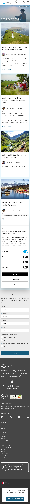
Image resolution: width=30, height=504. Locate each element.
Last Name (4, 313)
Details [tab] (15, 223)
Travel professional (9, 337)
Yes (5, 346)
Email (3, 327)
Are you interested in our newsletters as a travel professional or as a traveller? (14, 333)
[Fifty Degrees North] (7, 2)
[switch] (25, 257)
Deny (15, 284)
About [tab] (24, 223)
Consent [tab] (5, 223)
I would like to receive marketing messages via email (15, 343)
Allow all (15, 274)
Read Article (6, 69)
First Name (4, 307)
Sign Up (15, 353)
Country (4, 320)
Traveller (6, 340)
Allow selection (15, 279)
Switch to (15, 499)
